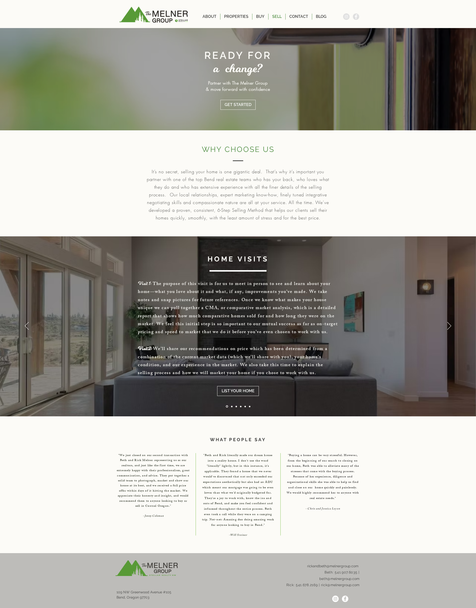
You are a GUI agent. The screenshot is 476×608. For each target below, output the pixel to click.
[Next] (449, 326)
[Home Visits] (236, 406)
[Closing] (245, 406)
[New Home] (249, 406)
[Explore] (232, 406)
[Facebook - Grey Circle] (356, 16)
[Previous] (27, 326)
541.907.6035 (346, 572)
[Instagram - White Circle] (335, 599)
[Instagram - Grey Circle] (346, 16)
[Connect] (227, 406)
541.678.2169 (307, 585)
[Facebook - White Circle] (345, 599)
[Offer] (240, 406)
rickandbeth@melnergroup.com (332, 566)
